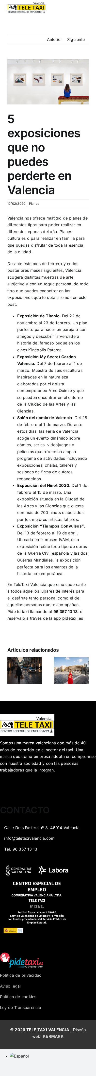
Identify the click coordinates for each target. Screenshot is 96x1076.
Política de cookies (18, 996)
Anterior (54, 39)
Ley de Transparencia (20, 1007)
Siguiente (76, 39)
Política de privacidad (21, 975)
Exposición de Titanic (38, 315)
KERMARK (53, 1036)
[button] (11, 670)
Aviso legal (10, 986)
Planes (34, 203)
